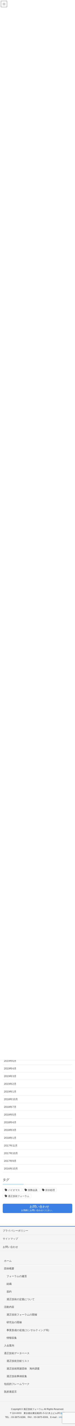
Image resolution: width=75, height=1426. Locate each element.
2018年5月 (10, 1114)
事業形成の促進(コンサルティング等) (28, 1330)
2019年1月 (10, 1091)
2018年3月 (10, 1130)
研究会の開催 (14, 1322)
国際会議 (32, 1190)
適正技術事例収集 (17, 1376)
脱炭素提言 (10, 1391)
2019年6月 (10, 1060)
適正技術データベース (16, 1353)
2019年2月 (10, 1083)
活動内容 (9, 1306)
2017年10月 (11, 1153)
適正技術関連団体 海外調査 (23, 1368)
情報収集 (12, 1337)
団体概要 (9, 1268)
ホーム (8, 1260)
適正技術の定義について (21, 1299)
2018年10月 (11, 1099)
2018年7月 (10, 1106)
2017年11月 (10, 1145)
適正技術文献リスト (18, 1360)
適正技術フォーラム (18, 1196)
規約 (9, 1291)
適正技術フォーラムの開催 (22, 1314)
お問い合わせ (10, 1246)
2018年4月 (10, 1122)
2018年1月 (10, 1137)
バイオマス (14, 1190)
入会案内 (9, 1345)
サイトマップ (10, 1238)
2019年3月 (10, 1076)
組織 (9, 1283)
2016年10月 (11, 1168)
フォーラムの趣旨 (17, 1276)
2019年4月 (10, 1068)
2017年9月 (10, 1160)
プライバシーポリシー (15, 1230)
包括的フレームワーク (16, 1383)
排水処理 (50, 1190)
